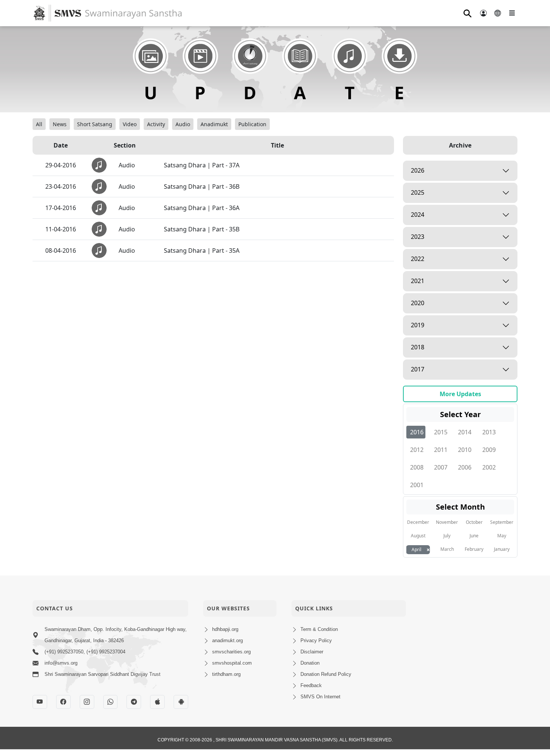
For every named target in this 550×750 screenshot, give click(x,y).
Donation (310, 663)
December (418, 522)
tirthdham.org (226, 674)
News (60, 124)
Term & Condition (319, 629)
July (446, 535)
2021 (417, 281)
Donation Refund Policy (325, 674)
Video (130, 124)
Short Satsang (94, 124)
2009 (489, 450)
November (447, 522)
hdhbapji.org (225, 629)
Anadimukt (214, 124)
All (39, 124)
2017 (417, 369)
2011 (440, 450)
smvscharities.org (231, 652)
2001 (417, 485)
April (416, 549)
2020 (417, 303)
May (501, 535)
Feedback (311, 685)
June (474, 535)
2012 (417, 450)
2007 (440, 467)
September (501, 522)
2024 (417, 214)
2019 (417, 325)
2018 (417, 347)
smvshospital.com (232, 663)
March (447, 549)
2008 (417, 467)
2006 (464, 467)
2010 (464, 450)
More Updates (460, 394)
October (474, 522)
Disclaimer (311, 652)
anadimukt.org (227, 640)
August (418, 535)
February (474, 549)
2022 (417, 259)
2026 (417, 170)
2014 (464, 432)
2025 (417, 192)
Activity (156, 124)
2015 (440, 432)
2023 (417, 237)
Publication (252, 124)
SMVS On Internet (320, 696)
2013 (489, 432)
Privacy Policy (316, 640)
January (502, 549)
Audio (182, 124)
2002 (489, 467)
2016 (417, 432)
